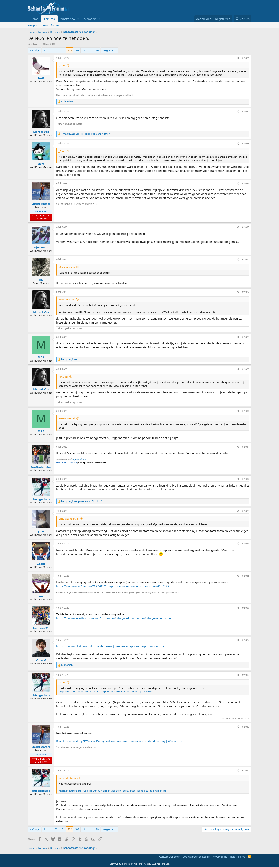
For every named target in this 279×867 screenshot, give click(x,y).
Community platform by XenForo (140, 863)
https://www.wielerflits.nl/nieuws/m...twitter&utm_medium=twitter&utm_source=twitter (114, 618)
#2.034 (245, 543)
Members (90, 19)
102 (70, 50)
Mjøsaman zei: (67, 267)
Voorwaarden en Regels (196, 856)
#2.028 (245, 337)
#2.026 (245, 259)
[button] (78, 18)
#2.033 (245, 511)
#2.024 (245, 183)
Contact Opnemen (169, 856)
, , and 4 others (86, 133)
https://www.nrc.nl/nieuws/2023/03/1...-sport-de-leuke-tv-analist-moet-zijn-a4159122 (112, 586)
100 (55, 50)
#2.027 (245, 291)
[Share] (238, 58)
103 (77, 50)
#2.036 (245, 607)
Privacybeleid (219, 856)
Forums (49, 19)
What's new (67, 19)
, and (81, 501)
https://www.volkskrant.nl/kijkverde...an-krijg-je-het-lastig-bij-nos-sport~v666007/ (110, 646)
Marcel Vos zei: (67, 418)
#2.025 (245, 227)
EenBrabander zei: (69, 518)
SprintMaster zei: (68, 778)
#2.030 (245, 411)
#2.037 (245, 640)
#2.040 (245, 770)
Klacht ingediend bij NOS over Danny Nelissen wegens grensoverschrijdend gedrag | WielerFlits (119, 741)
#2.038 (245, 674)
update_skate (79, 459)
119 (97, 50)
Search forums (51, 25)
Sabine (34, 44)
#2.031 (245, 446)
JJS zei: (62, 65)
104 (84, 50)
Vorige (35, 50)
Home (34, 19)
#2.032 (245, 479)
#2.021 (245, 58)
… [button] (49, 50)
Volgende (108, 50)
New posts (33, 25)
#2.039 (245, 726)
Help (232, 856)
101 (63, 50)
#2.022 (245, 111)
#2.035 (245, 575)
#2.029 (245, 369)
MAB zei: (63, 376)
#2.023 (245, 143)
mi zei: (62, 682)
